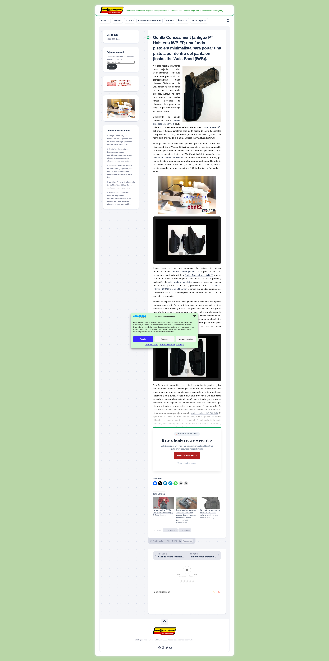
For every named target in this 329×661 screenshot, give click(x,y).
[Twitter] (167, 647)
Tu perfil (130, 21)
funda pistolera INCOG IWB (204, 413)
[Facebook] (159, 647)
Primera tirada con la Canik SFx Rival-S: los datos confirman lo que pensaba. (121, 185)
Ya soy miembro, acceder (187, 463)
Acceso (117, 21)
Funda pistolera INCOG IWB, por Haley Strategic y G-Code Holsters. (163, 512)
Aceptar (143, 339)
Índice (181, 21)
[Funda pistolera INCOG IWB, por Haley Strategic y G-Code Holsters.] (163, 503)
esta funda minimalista (179, 282)
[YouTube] (170, 647)
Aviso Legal (180, 345)
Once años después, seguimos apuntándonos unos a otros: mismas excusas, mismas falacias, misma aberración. (119, 155)
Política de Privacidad (167, 345)
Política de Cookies (151, 345)
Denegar (164, 339)
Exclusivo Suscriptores (149, 21)
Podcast (170, 21)
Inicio (103, 21)
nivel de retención (212, 127)
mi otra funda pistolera (184, 271)
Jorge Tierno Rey (174, 541)
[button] (194, 317)
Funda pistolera (170, 530)
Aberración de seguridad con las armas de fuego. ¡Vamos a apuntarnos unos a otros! (119, 141)
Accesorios (187, 541)
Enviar (112, 67)
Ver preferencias (186, 339)
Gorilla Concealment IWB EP (169, 157)
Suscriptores (185, 530)
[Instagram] (163, 647)
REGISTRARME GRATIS (187, 455)
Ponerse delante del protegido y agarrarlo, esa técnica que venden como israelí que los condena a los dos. (119, 171)
